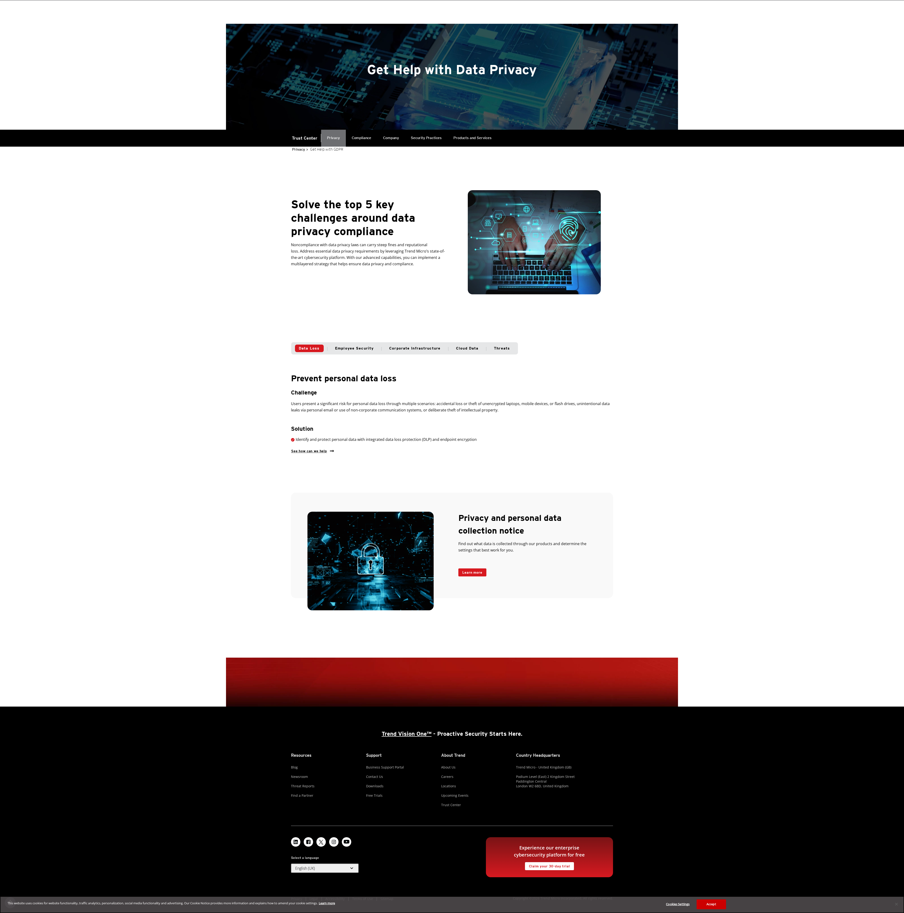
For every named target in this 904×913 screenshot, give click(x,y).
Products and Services (470, 135)
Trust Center (304, 138)
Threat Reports (303, 786)
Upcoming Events (454, 795)
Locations (448, 786)
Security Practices (426, 138)
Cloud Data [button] (467, 348)
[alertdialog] (452, 904)
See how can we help (309, 450)
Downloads (374, 786)
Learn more (470, 571)
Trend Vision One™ (407, 733)
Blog (294, 767)
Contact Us (374, 776)
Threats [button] (502, 348)
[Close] (896, 904)
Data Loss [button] (309, 348)
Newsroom (299, 776)
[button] (325, 868)
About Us (448, 767)
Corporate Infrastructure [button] (414, 348)
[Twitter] (321, 842)
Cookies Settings (678, 904)
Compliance (361, 138)
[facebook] (308, 842)
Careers (447, 776)
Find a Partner (302, 795)
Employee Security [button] (354, 348)
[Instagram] (334, 842)
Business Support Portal (385, 767)
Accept (711, 904)
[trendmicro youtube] (346, 842)
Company (391, 138)
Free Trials (374, 795)
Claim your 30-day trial (547, 865)
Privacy (333, 138)
